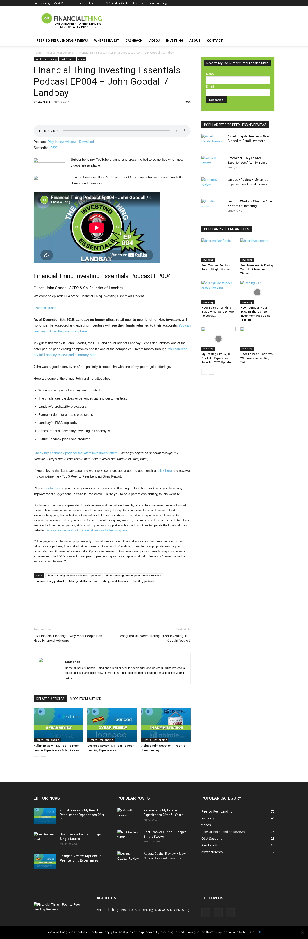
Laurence (44, 101)
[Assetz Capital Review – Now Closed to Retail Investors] (212, 142)
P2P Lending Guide (117, 3)
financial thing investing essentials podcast (74, 575)
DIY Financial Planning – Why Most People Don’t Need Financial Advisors (69, 638)
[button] (269, 41)
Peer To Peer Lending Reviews (62, 40)
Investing (174, 40)
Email (210, 86)
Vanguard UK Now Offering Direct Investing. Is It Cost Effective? (155, 638)
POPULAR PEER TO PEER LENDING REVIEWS (235, 125)
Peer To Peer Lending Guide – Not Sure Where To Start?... (217, 311)
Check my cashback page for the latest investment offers (76, 453)
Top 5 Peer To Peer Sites (86, 3)
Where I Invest (106, 40)
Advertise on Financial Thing (150, 3)
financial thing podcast (50, 581)
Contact (215, 40)
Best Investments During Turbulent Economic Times (256, 269)
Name (210, 74)
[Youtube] (271, 3)
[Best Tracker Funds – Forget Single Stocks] (218, 250)
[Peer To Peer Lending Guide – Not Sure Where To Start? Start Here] (218, 292)
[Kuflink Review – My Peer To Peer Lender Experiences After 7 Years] (58, 725)
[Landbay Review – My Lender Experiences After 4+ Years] (212, 185)
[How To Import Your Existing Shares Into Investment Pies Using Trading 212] (257, 292)
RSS (53, 148)
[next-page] (43, 759)
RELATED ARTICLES (50, 699)
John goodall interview (83, 581)
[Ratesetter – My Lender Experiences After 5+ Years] (212, 164)
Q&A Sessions (67, 59)
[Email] (58, 111)
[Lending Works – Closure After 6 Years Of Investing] (212, 207)
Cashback (134, 40)
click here (165, 470)
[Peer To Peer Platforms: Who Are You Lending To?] (257, 338)
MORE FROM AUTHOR (85, 699)
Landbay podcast (143, 581)
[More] (69, 111)
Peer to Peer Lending (59, 53)
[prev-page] (36, 759)
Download (86, 142)
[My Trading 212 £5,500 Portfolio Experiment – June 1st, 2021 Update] (218, 338)
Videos (154, 40)
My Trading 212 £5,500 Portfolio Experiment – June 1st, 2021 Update (216, 358)
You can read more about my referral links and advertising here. (86, 530)
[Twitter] (263, 3)
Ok (260, 932)
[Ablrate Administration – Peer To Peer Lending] (166, 725)
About (195, 40)
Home (37, 53)
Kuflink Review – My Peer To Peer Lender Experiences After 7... (82, 815)
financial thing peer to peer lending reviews (133, 575)
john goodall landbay (115, 581)
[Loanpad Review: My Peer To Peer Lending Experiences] (112, 725)
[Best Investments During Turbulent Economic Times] (257, 250)
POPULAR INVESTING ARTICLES (226, 229)
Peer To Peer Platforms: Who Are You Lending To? (256, 358)
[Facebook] (256, 3)
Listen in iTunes (45, 308)
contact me (53, 488)
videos (81, 59)
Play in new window (62, 142)
